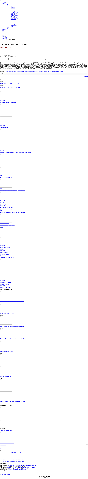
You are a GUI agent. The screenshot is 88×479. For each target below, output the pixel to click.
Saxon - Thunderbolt (4, 127)
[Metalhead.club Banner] (3, 445)
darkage (28, 71)
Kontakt (40, 471)
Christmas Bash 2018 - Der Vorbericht (7, 313)
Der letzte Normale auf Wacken (6, 454)
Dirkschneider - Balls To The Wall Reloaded (8, 102)
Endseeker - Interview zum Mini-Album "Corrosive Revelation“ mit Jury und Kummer (15, 152)
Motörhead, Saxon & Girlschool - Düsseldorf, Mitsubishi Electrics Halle (12, 401)
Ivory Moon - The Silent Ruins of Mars (7, 443)
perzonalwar (33, 71)
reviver (57, 71)
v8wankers (61, 71)
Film (1, 175)
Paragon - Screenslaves (4, 252)
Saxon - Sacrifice (3, 202)
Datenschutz (42, 472)
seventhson (41, 71)
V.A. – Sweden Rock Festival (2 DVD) (6, 257)
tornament (18, 71)
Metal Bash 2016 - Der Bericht (5, 376)
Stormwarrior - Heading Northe (5, 282)
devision (37, 71)
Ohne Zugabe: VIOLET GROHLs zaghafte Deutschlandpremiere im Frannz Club (14, 459)
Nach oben (86, 76)
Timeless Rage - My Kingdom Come (6, 430)
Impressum (46, 472)
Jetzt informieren (3, 448)
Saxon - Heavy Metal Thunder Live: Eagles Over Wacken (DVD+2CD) (12, 212)
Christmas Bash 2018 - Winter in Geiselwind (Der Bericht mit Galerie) (12, 301)
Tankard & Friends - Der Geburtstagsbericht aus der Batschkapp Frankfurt (13, 338)
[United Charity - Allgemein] (5, 474)
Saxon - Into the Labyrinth (5, 247)
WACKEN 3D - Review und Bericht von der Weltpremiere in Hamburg (12, 190)
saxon (7, 71)
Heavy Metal (2, 100)
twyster (44, 71)
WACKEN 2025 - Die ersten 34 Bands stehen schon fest (9, 83)
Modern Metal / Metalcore (4, 223)
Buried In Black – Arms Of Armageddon (7, 230)
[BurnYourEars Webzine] (4, 0)
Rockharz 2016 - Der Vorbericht (6, 363)
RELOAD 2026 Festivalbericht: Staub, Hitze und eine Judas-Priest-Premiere (13, 461)
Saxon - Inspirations (3, 114)
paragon (10, 71)
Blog (1, 188)
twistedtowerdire (24, 71)
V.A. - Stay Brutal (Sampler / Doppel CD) (7, 225)
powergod (48, 71)
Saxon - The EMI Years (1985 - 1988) (6, 207)
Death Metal (2, 228)
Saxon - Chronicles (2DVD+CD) (6, 177)
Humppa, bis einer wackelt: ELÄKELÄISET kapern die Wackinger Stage (12, 452)
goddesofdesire (53, 71)
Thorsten (7, 73)
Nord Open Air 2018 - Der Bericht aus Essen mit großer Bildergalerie (12, 326)
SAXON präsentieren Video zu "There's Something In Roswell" (11, 87)
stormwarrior (14, 71)
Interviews (2, 150)
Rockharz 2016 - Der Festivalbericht (6, 351)
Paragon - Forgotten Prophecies (5, 287)
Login (48, 471)
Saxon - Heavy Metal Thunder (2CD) (6, 165)
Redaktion (44, 471)
